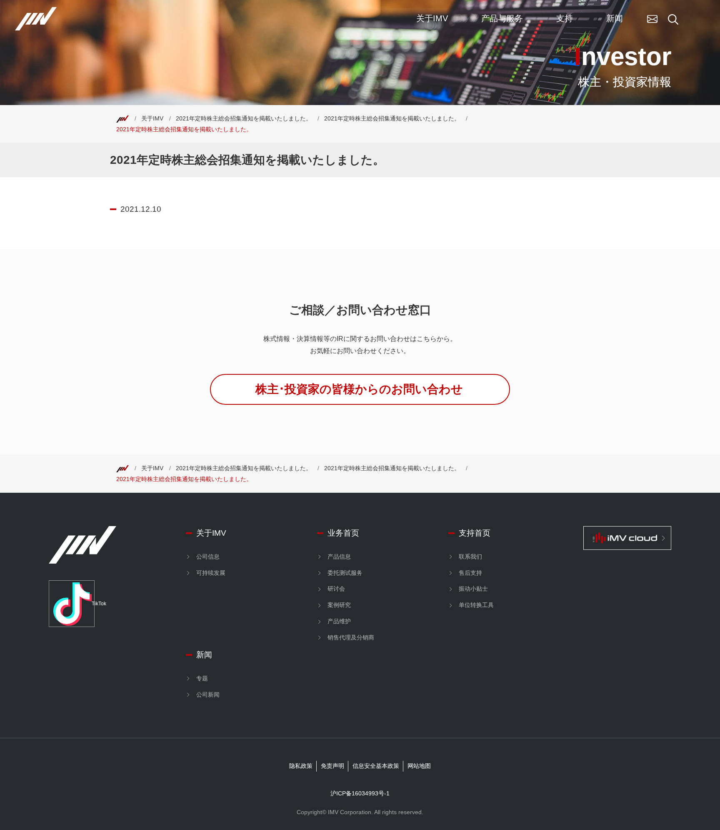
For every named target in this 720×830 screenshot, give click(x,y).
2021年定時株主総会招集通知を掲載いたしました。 (244, 118)
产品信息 (339, 556)
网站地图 (419, 765)
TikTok (93, 604)
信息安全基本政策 (375, 765)
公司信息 (208, 556)
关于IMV (152, 118)
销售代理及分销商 (351, 637)
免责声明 (332, 765)
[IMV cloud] (627, 538)
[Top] (122, 118)
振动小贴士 (473, 588)
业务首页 (343, 533)
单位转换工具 (476, 605)
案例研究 (339, 605)
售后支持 (470, 572)
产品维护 (339, 621)
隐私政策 (300, 765)
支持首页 (474, 533)
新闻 (204, 654)
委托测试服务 (345, 572)
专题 (202, 678)
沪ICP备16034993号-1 (360, 793)
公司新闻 (208, 694)
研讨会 (336, 588)
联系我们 (470, 556)
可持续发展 (210, 572)
